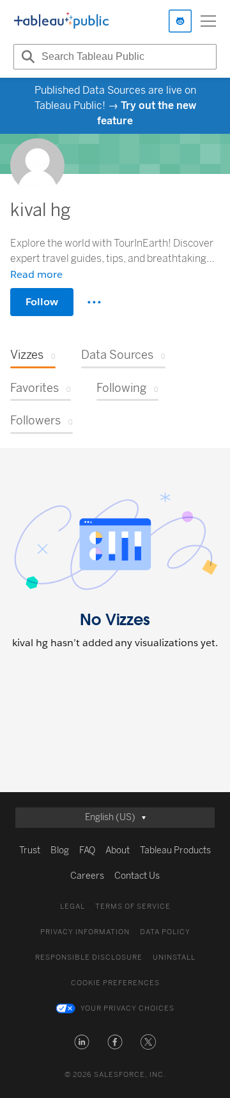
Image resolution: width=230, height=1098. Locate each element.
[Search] (26, 57)
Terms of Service (133, 906)
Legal (72, 906)
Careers (87, 875)
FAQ (87, 850)
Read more (36, 274)
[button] (82, 1042)
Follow (42, 301)
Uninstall (174, 957)
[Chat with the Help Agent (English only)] (180, 21)
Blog (59, 850)
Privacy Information (85, 932)
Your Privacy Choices (127, 1008)
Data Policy (165, 932)
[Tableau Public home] (61, 21)
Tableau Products (175, 850)
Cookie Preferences (115, 983)
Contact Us (137, 875)
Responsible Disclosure (88, 957)
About (117, 850)
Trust (29, 850)
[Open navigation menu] (208, 21)
